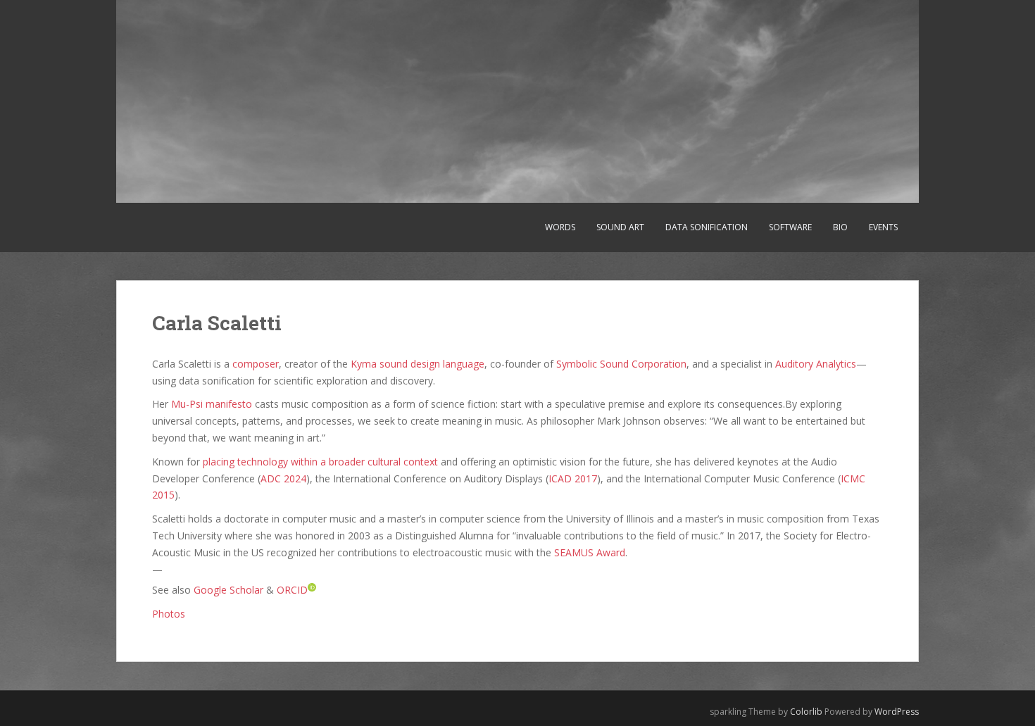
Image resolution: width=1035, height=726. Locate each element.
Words (560, 227)
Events (883, 227)
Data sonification (706, 227)
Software (790, 227)
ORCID (292, 589)
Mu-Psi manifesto (211, 404)
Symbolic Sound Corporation (621, 363)
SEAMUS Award (589, 552)
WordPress (896, 712)
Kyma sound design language (417, 363)
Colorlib (806, 712)
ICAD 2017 (572, 478)
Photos (168, 613)
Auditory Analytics (815, 363)
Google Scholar (228, 589)
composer (255, 363)
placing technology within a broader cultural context (320, 461)
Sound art (620, 227)
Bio (840, 227)
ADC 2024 (283, 478)
